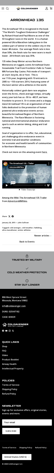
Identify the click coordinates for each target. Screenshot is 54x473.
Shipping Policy (9, 389)
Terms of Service (10, 384)
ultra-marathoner (9, 230)
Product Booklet (10, 359)
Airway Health (9, 364)
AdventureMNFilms (17, 201)
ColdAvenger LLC (15, 464)
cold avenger (15, 227)
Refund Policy (9, 393)
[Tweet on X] (9, 216)
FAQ (4, 350)
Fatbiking (38, 227)
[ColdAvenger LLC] (27, 8)
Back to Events (27, 241)
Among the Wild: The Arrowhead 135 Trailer (24, 197)
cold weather (27, 227)
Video (5, 355)
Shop (4, 346)
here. (44, 152)
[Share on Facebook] (13, 216)
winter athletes (24, 230)
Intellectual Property (13, 368)
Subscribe (11, 431)
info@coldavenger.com (14, 306)
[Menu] (3, 8)
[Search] (9, 8)
